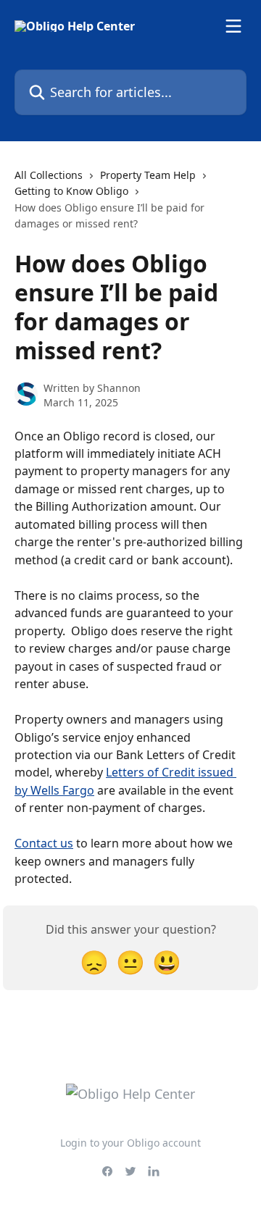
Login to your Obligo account (130, 1143)
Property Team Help (148, 175)
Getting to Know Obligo (71, 191)
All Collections (48, 175)
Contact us (43, 843)
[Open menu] (233, 26)
